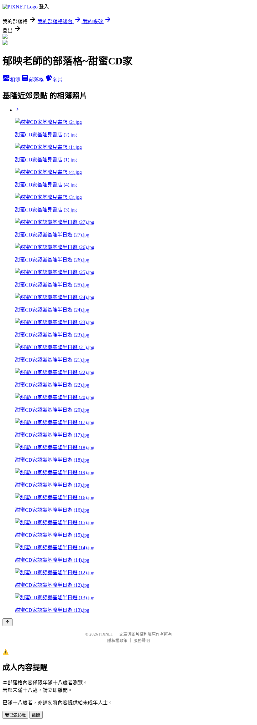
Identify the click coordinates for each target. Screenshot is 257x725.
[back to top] (8, 622)
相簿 (15, 80)
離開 (36, 715)
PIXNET (106, 634)
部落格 (37, 80)
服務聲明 (142, 640)
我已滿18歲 (15, 715)
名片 (58, 80)
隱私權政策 (117, 640)
